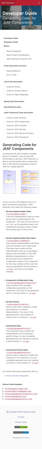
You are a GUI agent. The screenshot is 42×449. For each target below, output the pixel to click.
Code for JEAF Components (18, 122)
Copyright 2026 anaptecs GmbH (22, 412)
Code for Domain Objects (17, 91)
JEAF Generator (7, 3)
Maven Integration (14, 51)
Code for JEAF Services (16, 118)
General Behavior (13, 71)
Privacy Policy (21, 422)
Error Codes (11, 75)
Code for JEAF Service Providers (20, 133)
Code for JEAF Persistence (18, 137)
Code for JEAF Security (16, 129)
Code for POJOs (13, 87)
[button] (39, 3)
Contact (21, 417)
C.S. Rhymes (26, 437)
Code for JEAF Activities (17, 125)
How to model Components (17, 376)
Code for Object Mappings (17, 94)
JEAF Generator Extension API (19, 59)
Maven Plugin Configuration (18, 55)
